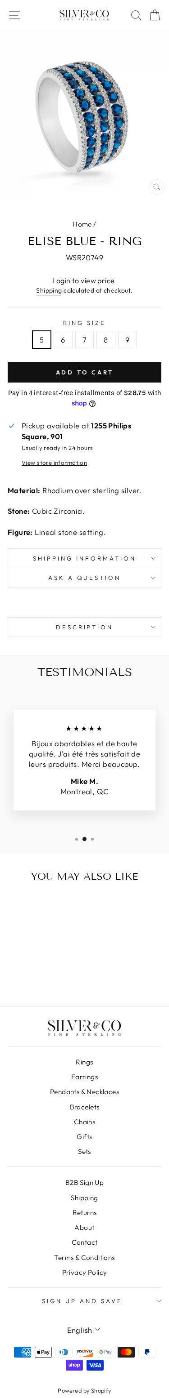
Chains (84, 1122)
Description (85, 627)
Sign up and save (82, 1301)
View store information (54, 462)
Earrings (84, 1077)
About (84, 1227)
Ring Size (84, 322)
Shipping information (84, 558)
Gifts (84, 1136)
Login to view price (83, 280)
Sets (84, 1151)
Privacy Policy (84, 1272)
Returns (85, 1212)
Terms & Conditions (84, 1257)
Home (82, 224)
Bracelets (85, 1107)
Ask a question (84, 577)
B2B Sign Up (84, 1182)
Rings (84, 1062)
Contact (85, 1242)
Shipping (49, 290)
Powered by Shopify (84, 1390)
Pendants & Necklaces (84, 1091)
